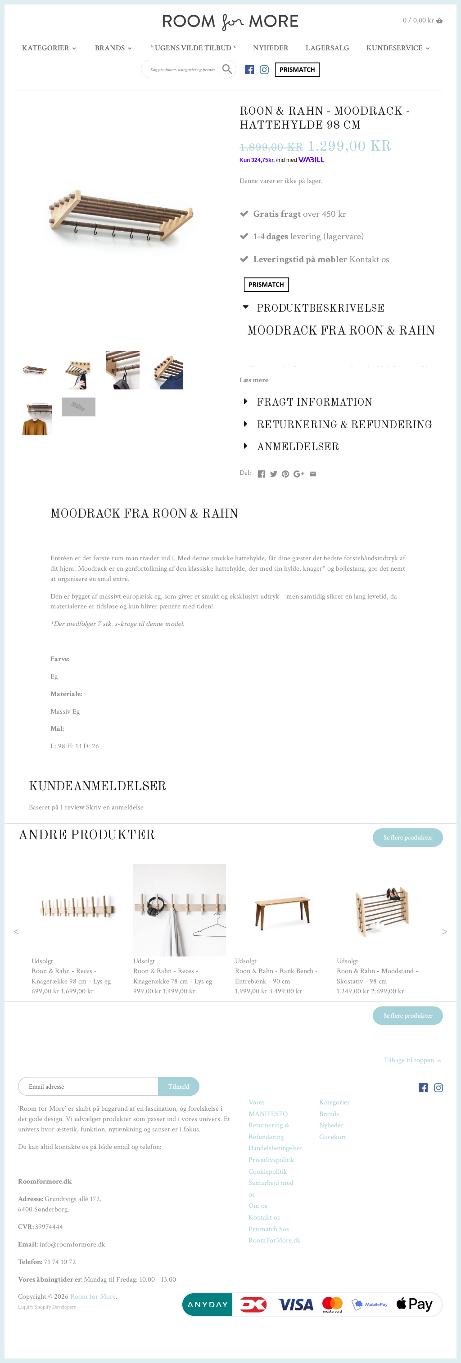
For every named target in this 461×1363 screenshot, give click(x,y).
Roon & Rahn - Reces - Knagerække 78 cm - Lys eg (172, 976)
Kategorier (334, 1102)
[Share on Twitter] (273, 472)
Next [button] (426, 930)
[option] (78, 930)
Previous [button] (34, 930)
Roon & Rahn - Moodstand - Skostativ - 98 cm (377, 976)
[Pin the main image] (285, 472)
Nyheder (331, 1125)
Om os (258, 1206)
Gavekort (332, 1137)
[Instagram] (264, 69)
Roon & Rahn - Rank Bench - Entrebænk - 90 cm (276, 976)
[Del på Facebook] (261, 472)
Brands (329, 1114)
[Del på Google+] (299, 472)
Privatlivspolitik (271, 1160)
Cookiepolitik (268, 1171)
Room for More (93, 1296)
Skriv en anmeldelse (115, 807)
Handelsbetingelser (276, 1148)
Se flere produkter (408, 837)
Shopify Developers (55, 1307)
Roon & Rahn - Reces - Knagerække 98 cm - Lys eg (71, 976)
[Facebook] (249, 69)
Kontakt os (264, 1217)
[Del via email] (312, 472)
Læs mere (254, 380)
